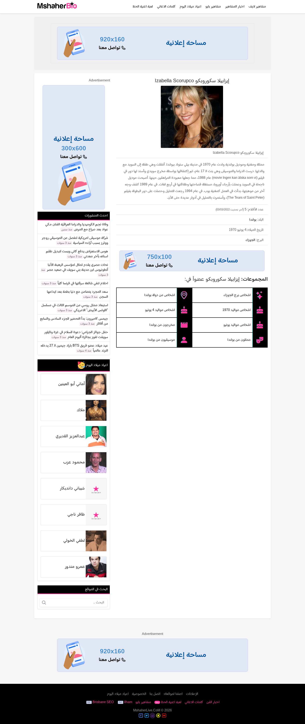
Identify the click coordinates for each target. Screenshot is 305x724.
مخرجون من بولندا (162, 325)
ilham (128, 702)
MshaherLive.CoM (146, 710)
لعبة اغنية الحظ (143, 6)
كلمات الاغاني (166, 6)
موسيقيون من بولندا (161, 340)
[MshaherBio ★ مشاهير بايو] (57, 6)
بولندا (252, 219)
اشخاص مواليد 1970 (236, 310)
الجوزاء (250, 240)
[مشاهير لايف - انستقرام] (152, 715)
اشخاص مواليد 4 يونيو (160, 310)
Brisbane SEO (103, 702)
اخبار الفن (213, 702)
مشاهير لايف (257, 6)
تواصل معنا (110, 48)
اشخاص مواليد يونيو (237, 325)
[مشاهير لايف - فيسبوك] (140, 715)
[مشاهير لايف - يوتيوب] (164, 715)
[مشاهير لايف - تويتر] (146, 715)
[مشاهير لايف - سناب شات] (158, 715)
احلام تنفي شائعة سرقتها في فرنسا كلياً (83, 283)
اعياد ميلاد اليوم (190, 6)
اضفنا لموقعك (173, 694)
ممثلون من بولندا (239, 340)
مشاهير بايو (213, 6)
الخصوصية (139, 694)
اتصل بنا (155, 694)
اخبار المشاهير (234, 6)
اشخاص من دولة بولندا (159, 295)
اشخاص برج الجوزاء (237, 295)
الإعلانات (192, 694)
